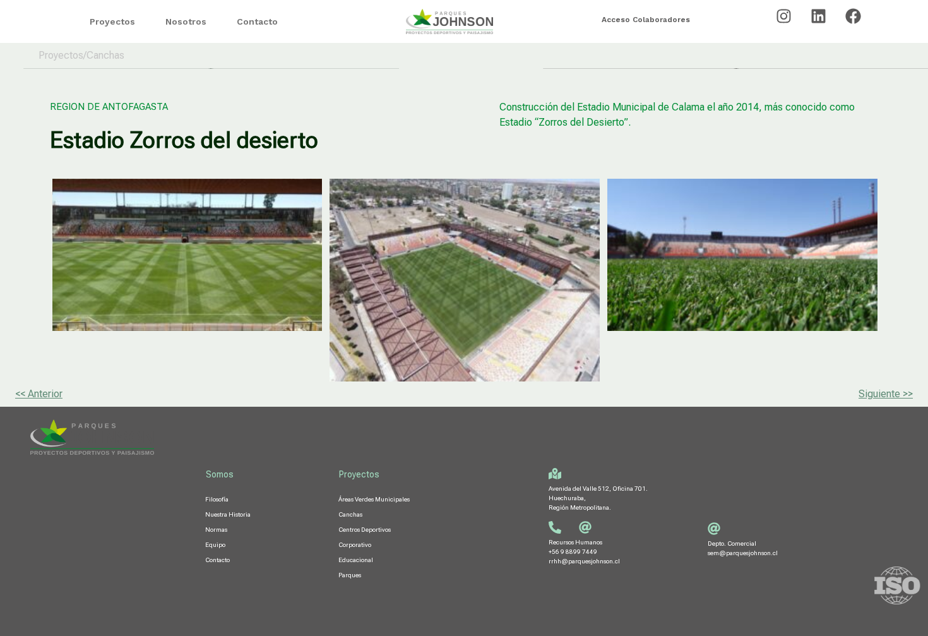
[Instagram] (784, 16)
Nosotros (185, 21)
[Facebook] (853, 16)
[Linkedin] (819, 16)
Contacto (257, 21)
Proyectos (112, 21)
